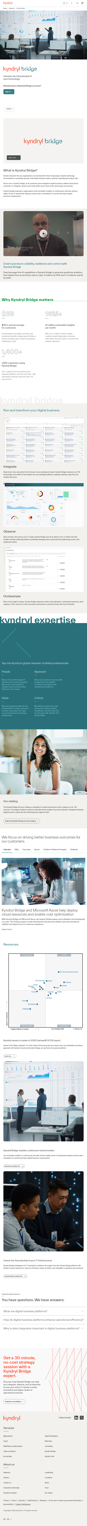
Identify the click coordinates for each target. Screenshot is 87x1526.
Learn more (6, 929)
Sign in (8, 92)
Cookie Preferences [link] (23, 1504)
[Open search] (77, 3)
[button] (43, 1311)
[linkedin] (76, 1418)
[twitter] (82, 1418)
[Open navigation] (82, 3)
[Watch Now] (43, 233)
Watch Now (12, 157)
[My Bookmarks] (71, 3)
